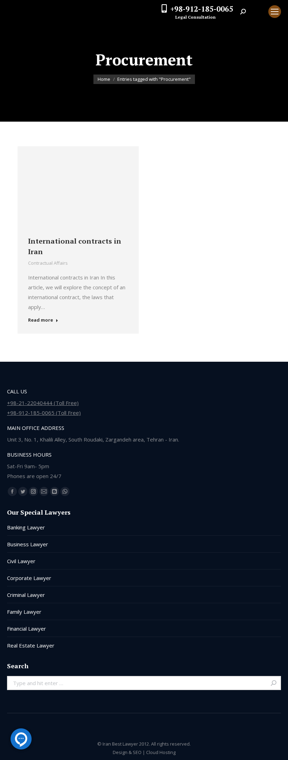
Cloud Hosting (161, 752)
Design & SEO (127, 752)
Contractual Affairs (48, 263)
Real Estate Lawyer (30, 645)
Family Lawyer (24, 611)
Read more (40, 320)
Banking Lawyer (26, 527)
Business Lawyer (27, 544)
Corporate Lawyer (29, 577)
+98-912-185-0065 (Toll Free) (44, 412)
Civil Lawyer (21, 561)
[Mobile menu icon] (274, 11)
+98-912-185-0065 (201, 9)
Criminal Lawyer (26, 594)
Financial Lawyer (26, 628)
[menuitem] (257, 11)
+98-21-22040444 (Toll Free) (43, 402)
